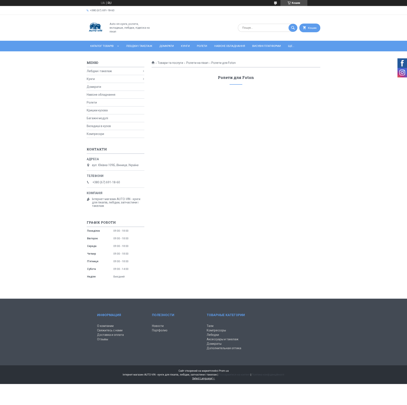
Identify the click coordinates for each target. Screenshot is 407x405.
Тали (210, 326)
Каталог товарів (102, 46)
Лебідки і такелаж (139, 46)
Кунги (185, 46)
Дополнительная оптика (224, 348)
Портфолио (159, 330)
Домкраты (214, 343)
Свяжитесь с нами (110, 330)
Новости (158, 326)
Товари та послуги (170, 62)
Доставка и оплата (110, 334)
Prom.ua (224, 370)
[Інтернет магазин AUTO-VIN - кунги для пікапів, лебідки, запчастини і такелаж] (96, 35)
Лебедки (213, 334)
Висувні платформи (266, 46)
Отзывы (102, 339)
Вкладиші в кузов (99, 126)
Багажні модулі (97, 118)
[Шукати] (293, 28)
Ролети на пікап (197, 62)
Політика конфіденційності (268, 374)
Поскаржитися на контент (234, 374)
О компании (105, 326)
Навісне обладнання (229, 46)
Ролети (202, 46)
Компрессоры (216, 330)
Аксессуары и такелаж (222, 339)
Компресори (95, 134)
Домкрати (166, 46)
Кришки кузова (97, 110)
